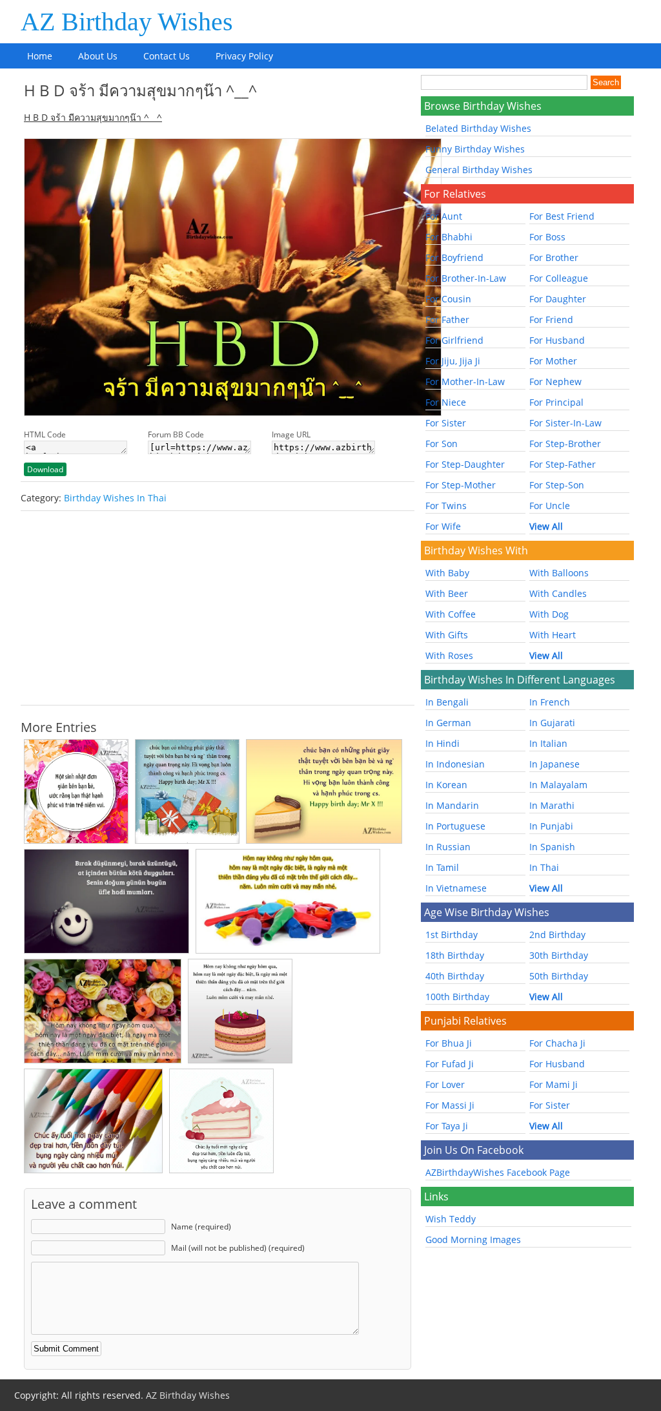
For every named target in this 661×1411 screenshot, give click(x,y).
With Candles (558, 593)
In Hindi (442, 743)
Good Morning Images (473, 1239)
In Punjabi (551, 826)
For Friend (551, 319)
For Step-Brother (565, 443)
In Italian (548, 743)
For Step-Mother (460, 485)
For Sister (445, 423)
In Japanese (554, 764)
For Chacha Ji (557, 1043)
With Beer (446, 593)
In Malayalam (558, 785)
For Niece (445, 402)
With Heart (552, 635)
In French (549, 702)
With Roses (449, 655)
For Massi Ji (449, 1105)
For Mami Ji (553, 1084)
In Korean (446, 785)
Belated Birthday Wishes (478, 128)
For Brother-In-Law (465, 278)
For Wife (443, 526)
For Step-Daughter (465, 464)
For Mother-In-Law (465, 381)
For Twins (446, 505)
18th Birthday (454, 955)
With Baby (447, 573)
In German (448, 722)
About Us (97, 56)
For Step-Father (562, 464)
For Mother (553, 361)
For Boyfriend (454, 257)
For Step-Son (556, 485)
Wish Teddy (450, 1219)
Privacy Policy (244, 56)
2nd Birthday (557, 934)
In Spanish (552, 847)
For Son (441, 443)
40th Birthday (454, 976)
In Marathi (552, 805)
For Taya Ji (446, 1126)
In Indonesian (455, 764)
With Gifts (446, 635)
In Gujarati (552, 722)
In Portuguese (455, 826)
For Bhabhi (449, 237)
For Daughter (557, 299)
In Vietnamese (456, 888)
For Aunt (443, 216)
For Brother (553, 257)
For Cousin (448, 299)
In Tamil (442, 867)
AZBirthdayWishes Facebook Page (497, 1172)
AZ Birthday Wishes (127, 21)
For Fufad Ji (449, 1064)
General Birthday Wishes (479, 169)
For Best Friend (562, 216)
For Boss (547, 237)
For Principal (556, 402)
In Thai (544, 867)
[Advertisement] (217, 607)
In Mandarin (452, 805)
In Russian (448, 847)
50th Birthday (558, 976)
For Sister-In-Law (565, 423)
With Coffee (450, 614)
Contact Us (166, 56)
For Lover (445, 1084)
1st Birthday (451, 934)
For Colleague (558, 278)
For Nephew (555, 381)
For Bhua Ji (448, 1043)
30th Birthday (558, 955)
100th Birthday (457, 996)
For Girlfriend (454, 340)
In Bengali (447, 702)
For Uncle (549, 505)
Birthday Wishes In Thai (115, 498)
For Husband (557, 340)
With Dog (549, 614)
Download (45, 469)
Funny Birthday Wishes (475, 149)
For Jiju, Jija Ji (452, 361)
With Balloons (559, 573)
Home (39, 56)
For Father (447, 319)
